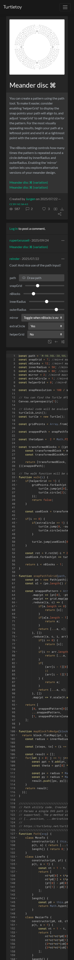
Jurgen (30, 199)
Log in (13, 228)
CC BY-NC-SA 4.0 (18, 204)
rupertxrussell (19, 240)
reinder (14, 259)
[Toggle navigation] (65, 7)
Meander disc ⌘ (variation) (28, 182)
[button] (46, 208)
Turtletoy (12, 7)
